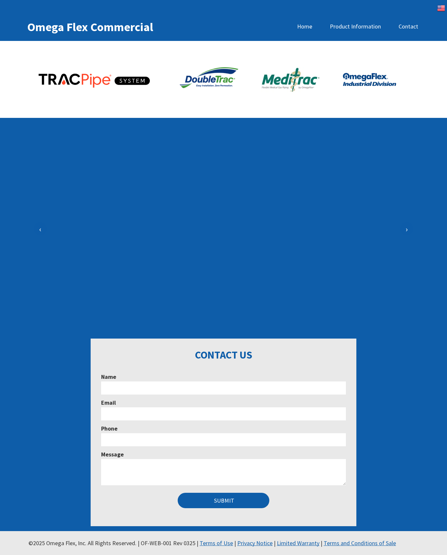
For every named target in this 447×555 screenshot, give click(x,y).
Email (108, 402)
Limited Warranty (298, 543)
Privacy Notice (255, 543)
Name (108, 376)
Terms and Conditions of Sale (360, 543)
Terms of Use (216, 543)
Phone (109, 428)
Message (112, 454)
